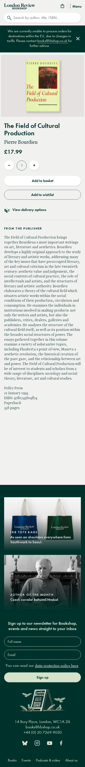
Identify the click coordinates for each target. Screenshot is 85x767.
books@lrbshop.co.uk (52, 41)
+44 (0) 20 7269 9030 (43, 732)
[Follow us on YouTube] (49, 742)
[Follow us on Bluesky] (24, 742)
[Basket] (63, 7)
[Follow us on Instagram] (37, 742)
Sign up (42, 677)
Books (12, 760)
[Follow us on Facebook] (61, 742)
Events (26, 760)
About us (71, 760)
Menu (77, 7)
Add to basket (42, 180)
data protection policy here (56, 665)
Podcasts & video (48, 760)
